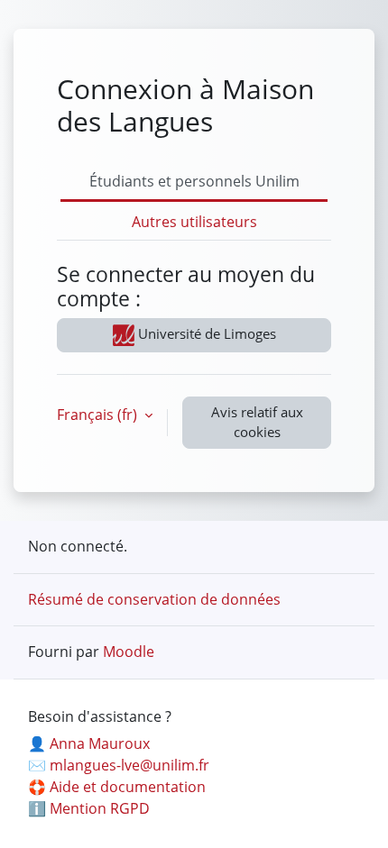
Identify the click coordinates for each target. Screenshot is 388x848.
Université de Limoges (205, 333)
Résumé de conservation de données (154, 599)
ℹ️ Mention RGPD (89, 808)
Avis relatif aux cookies (257, 422)
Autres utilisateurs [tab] (194, 222)
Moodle (128, 651)
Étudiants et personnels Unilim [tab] (194, 181)
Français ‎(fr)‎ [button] (99, 414)
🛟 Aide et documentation (117, 787)
